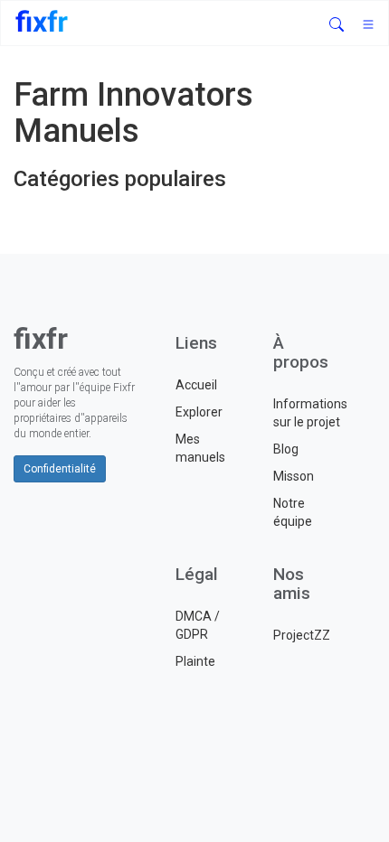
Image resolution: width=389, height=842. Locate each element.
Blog (286, 449)
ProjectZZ (301, 635)
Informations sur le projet (308, 413)
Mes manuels (200, 448)
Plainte (195, 661)
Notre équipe (292, 512)
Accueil (196, 385)
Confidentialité (60, 469)
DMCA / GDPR (198, 625)
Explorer (199, 412)
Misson (293, 476)
